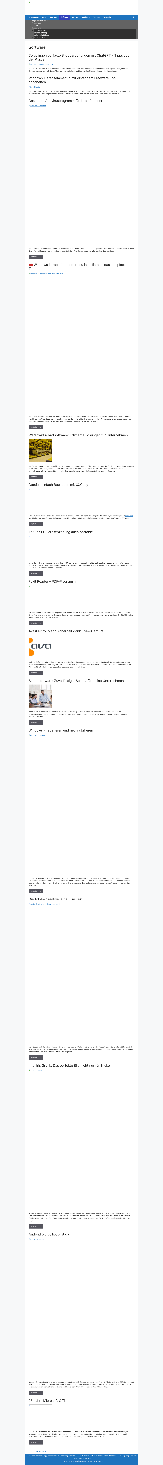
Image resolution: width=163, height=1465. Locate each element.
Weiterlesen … (36, 257)
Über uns (65, 1461)
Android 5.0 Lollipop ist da (49, 1234)
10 (37, 1451)
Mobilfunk (86, 17)
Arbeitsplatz (34, 17)
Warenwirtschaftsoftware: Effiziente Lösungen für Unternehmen (78, 435)
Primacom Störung (41, 30)
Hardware (53, 17)
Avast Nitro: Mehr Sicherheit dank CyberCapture (66, 631)
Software (64, 17)
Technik (96, 17)
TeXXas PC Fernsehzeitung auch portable (61, 532)
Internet (75, 17)
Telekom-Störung (40, 33)
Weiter (42, 1451)
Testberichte (36, 23)
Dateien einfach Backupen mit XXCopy (58, 485)
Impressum (82, 1461)
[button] (133, 17)
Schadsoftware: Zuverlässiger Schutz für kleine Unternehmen (76, 681)
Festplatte (129, 516)
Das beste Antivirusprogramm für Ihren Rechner (65, 101)
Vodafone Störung (41, 37)
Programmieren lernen (40, 21)
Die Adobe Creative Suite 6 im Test (56, 899)
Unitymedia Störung (41, 35)
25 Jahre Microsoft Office (48, 1401)
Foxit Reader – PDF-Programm (52, 581)
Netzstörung (36, 28)
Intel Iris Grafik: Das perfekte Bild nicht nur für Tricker (70, 1065)
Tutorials (35, 25)
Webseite (107, 17)
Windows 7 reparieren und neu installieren (61, 730)
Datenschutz (73, 1461)
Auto (44, 17)
